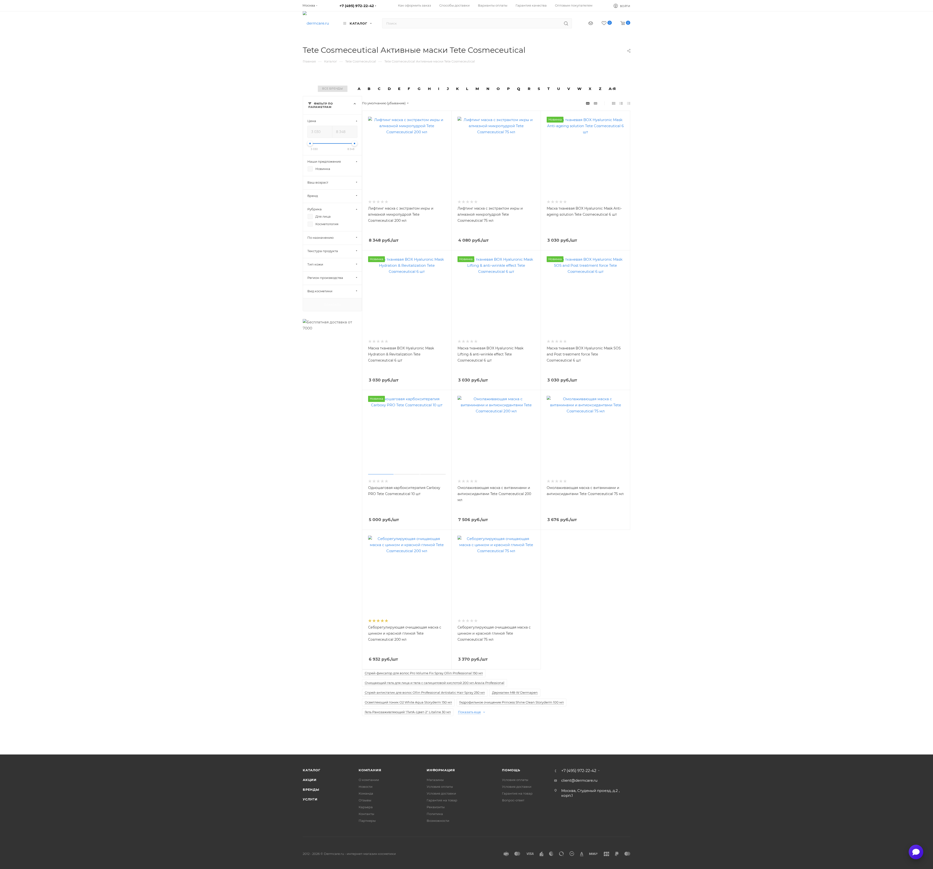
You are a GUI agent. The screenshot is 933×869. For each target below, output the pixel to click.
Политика (435, 814)
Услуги (310, 799)
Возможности (438, 821)
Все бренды (332, 88)
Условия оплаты (440, 787)
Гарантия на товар (442, 800)
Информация (441, 770)
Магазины (435, 780)
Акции (310, 780)
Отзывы (365, 800)
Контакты (366, 814)
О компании (369, 780)
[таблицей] (628, 103)
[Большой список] (595, 103)
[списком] (621, 103)
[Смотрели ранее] (586, 23)
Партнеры (367, 821)
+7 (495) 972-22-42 (356, 5)
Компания (370, 770)
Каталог (311, 770)
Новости (365, 787)
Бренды (311, 789)
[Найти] (566, 23)
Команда (366, 793)
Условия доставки (441, 793)
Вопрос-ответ (513, 800)
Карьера (366, 807)
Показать (332, 304)
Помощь (511, 770)
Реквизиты (436, 807)
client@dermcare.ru (579, 780)
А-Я (612, 88)
